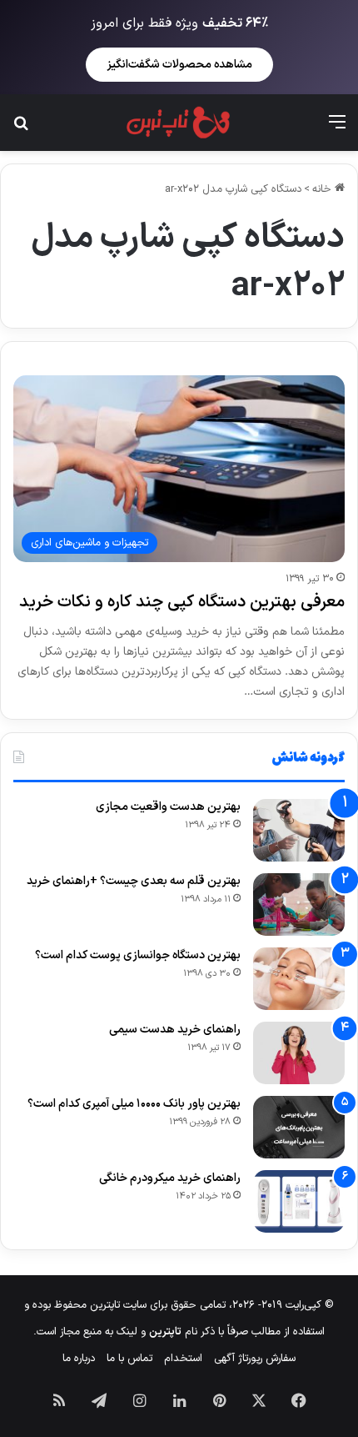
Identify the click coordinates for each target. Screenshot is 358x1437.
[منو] (337, 129)
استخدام (183, 1358)
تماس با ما (129, 1358)
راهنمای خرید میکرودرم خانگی (170, 1178)
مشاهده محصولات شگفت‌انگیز (179, 64)
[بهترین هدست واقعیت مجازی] (299, 830)
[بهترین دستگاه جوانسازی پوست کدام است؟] (299, 978)
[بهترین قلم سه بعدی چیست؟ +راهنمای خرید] (299, 904)
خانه (323, 189)
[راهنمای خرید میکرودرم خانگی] (299, 1201)
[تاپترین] (178, 122)
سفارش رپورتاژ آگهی (255, 1358)
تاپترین (165, 1332)
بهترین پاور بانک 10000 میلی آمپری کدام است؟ (134, 1104)
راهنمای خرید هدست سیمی (175, 1029)
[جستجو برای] (20, 129)
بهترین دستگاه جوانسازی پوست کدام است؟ (138, 955)
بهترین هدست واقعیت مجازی (168, 807)
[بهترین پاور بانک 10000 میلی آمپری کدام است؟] (299, 1127)
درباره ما (78, 1358)
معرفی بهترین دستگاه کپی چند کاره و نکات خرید (182, 602)
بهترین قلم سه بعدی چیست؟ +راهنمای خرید (134, 881)
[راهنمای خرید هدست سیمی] (299, 1053)
